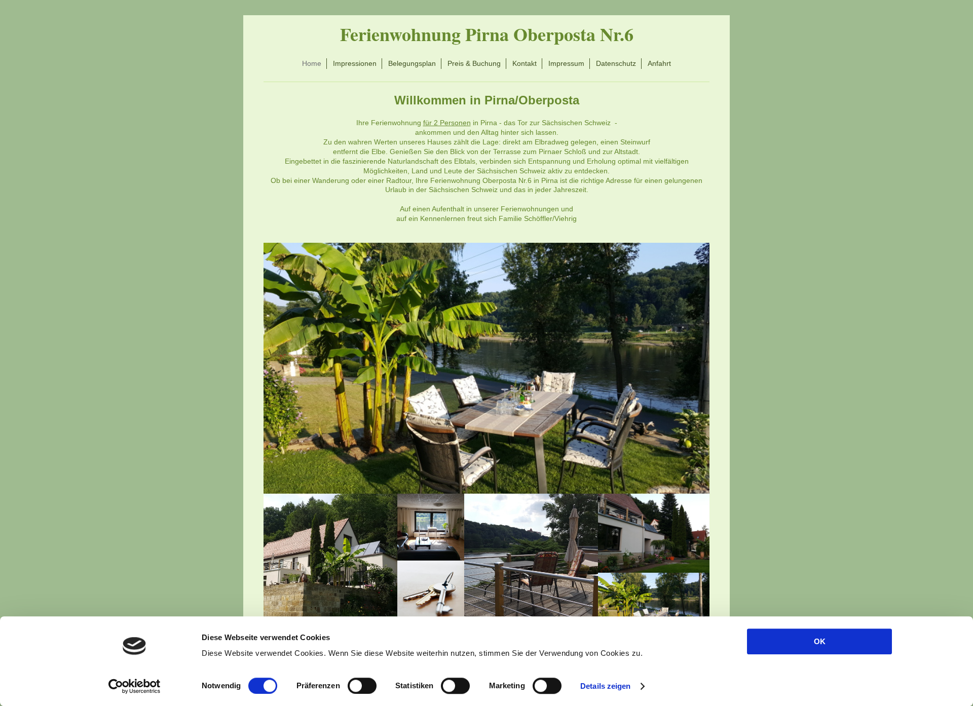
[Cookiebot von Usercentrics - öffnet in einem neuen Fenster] (134, 686)
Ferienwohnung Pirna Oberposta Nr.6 (486, 34)
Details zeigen (605, 686)
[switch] (362, 686)
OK (820, 641)
